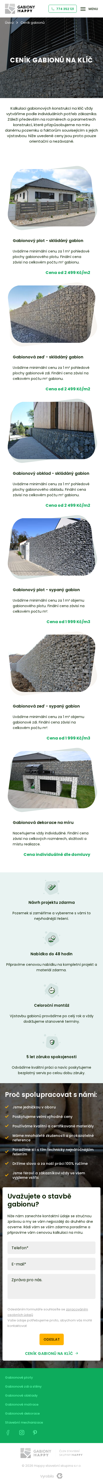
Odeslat (52, 1339)
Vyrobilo (47, 1476)
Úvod (9, 22)
